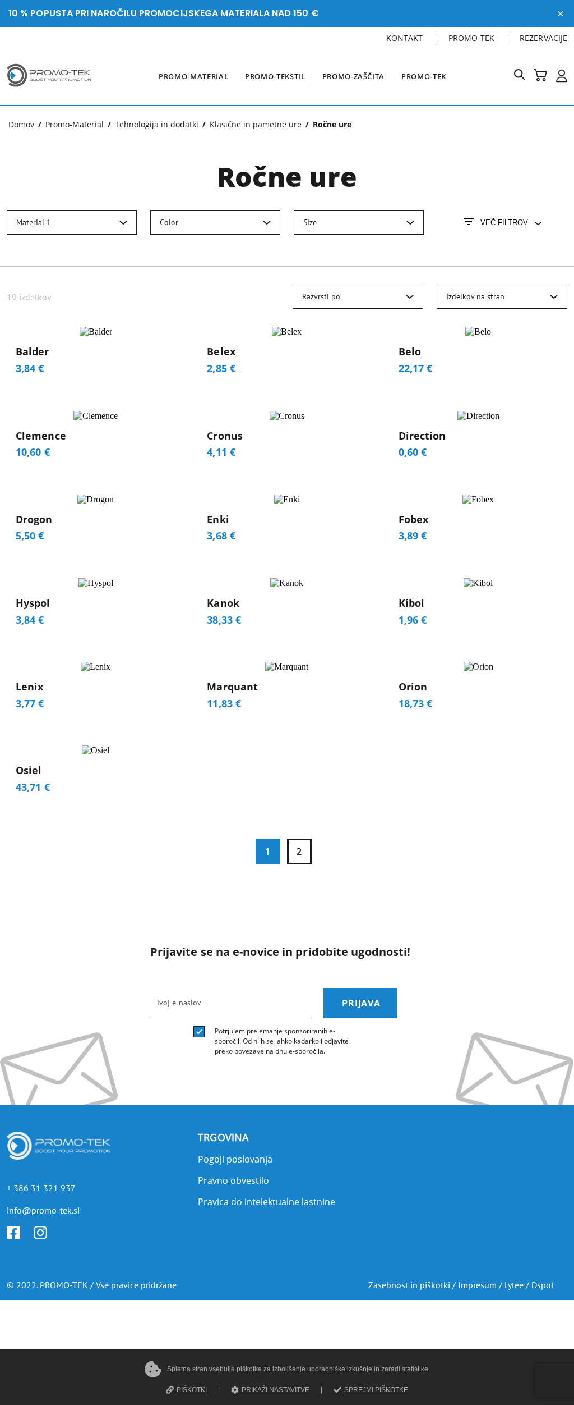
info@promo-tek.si (43, 1210)
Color (169, 222)
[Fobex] (478, 523)
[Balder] (95, 355)
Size (310, 222)
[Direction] (478, 439)
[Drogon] (95, 523)
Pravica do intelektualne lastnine (266, 1202)
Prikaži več (287, 774)
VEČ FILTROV (504, 222)
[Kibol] (478, 606)
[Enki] (287, 523)
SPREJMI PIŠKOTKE (376, 1390)
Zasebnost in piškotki (409, 1284)
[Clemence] (95, 439)
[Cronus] (287, 439)
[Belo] (478, 355)
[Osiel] (95, 773)
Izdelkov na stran (475, 296)
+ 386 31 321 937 (41, 1187)
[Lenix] (95, 690)
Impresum (477, 1284)
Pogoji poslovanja (235, 1159)
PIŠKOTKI (192, 1390)
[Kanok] (287, 606)
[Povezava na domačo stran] (49, 89)
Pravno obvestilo (233, 1180)
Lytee (514, 1284)
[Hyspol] (95, 606)
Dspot (542, 1284)
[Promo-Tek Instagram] (47, 1236)
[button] (524, 77)
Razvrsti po (321, 296)
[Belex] (287, 355)
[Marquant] (287, 690)
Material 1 (33, 222)
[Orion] (478, 690)
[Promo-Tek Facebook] (20, 1236)
